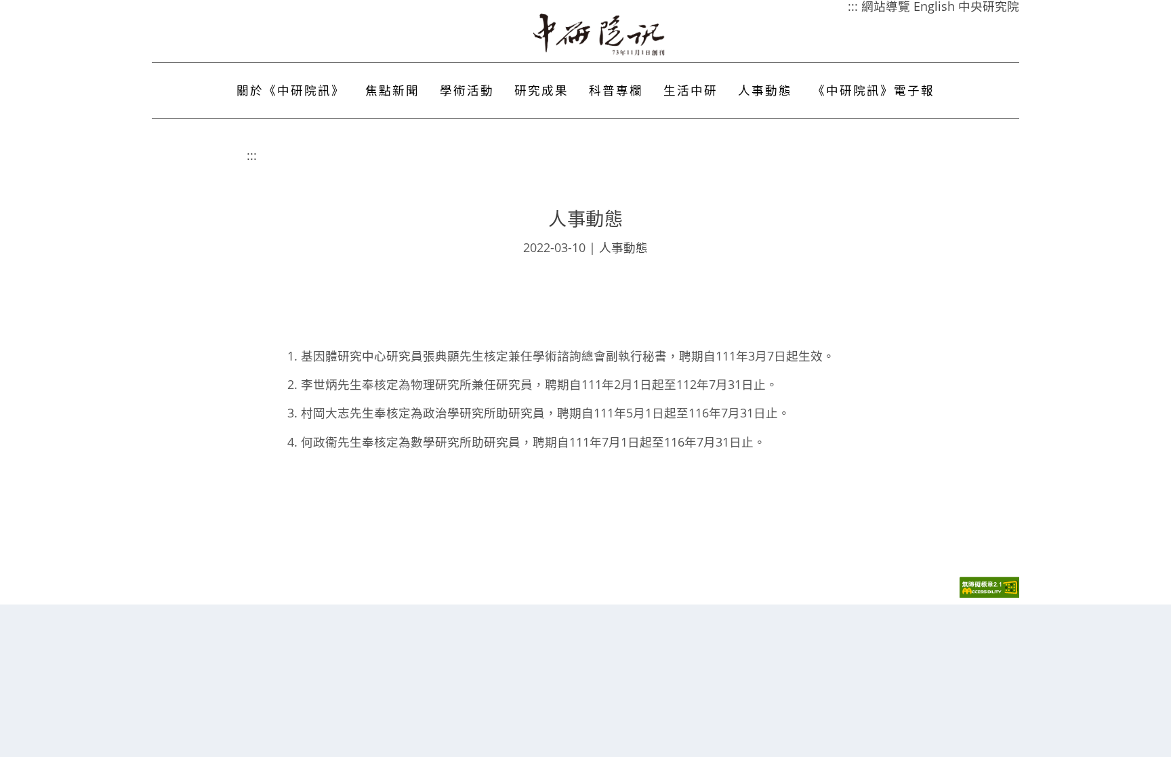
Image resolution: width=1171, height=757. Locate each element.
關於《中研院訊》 (291, 90)
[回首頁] (600, 35)
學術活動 (467, 90)
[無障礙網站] (989, 594)
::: (252, 155)
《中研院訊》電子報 (873, 90)
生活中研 (690, 90)
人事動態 (765, 90)
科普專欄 (616, 90)
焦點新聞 (392, 90)
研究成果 (541, 90)
